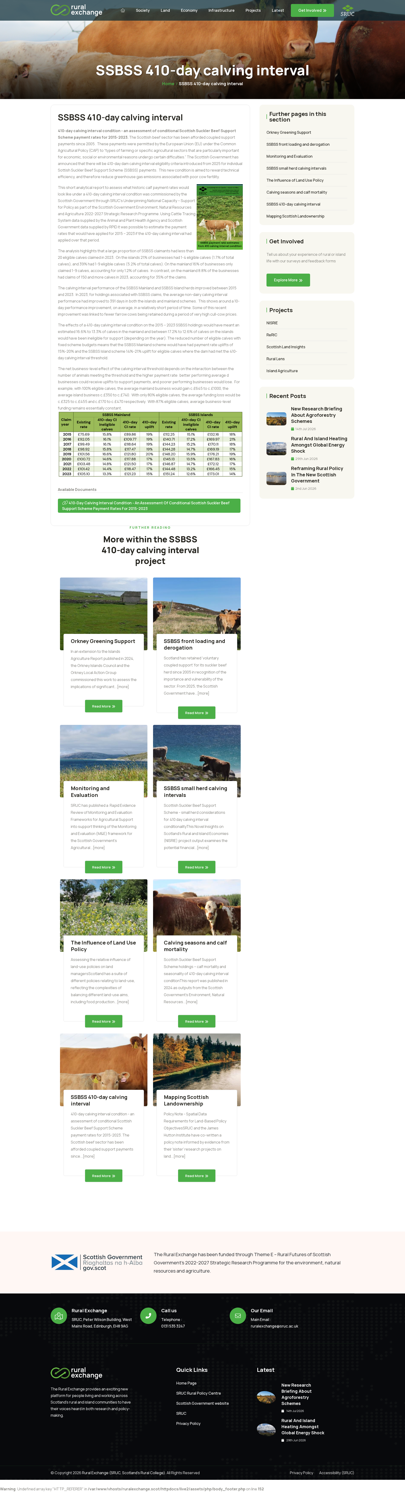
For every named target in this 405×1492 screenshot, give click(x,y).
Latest (278, 10)
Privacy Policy (188, 1423)
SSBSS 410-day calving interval (99, 1100)
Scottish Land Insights (285, 346)
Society (143, 10)
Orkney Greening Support (103, 641)
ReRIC (271, 334)
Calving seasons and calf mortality (195, 946)
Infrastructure (222, 10)
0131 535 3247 (173, 1326)
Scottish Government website (202, 1403)
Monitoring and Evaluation (90, 791)
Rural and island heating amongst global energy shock (319, 444)
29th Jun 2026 (306, 458)
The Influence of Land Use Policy (103, 946)
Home (168, 83)
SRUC (181, 1413)
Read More (101, 706)
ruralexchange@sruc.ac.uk (274, 1326)
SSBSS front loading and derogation (194, 644)
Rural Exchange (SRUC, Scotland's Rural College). (123, 1472)
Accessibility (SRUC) (336, 1472)
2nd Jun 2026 (305, 488)
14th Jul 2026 (305, 429)
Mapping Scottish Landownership (186, 1100)
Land (165, 10)
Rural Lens (275, 358)
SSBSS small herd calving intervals (195, 791)
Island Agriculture (282, 370)
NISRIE (272, 322)
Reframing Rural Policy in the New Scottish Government (317, 474)
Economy (189, 10)
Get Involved (310, 10)
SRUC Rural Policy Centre (198, 1393)
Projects (253, 10)
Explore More (286, 280)
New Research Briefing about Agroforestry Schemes (316, 415)
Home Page (186, 1383)
